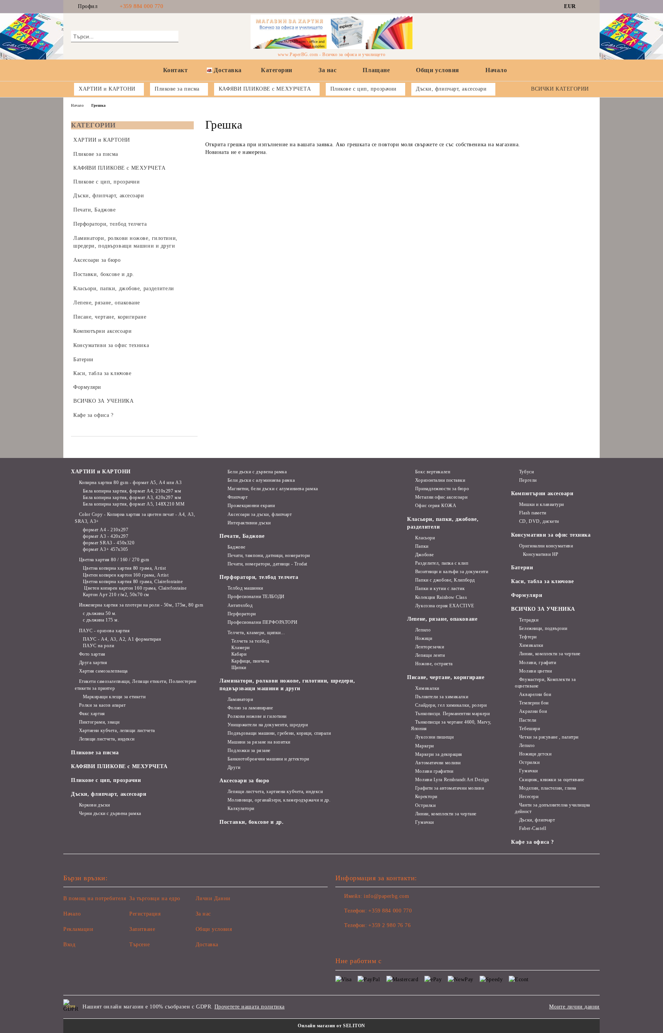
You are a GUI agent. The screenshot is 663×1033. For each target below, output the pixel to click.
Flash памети (532, 513)
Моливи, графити (537, 662)
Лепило (422, 630)
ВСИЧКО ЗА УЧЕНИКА (543, 609)
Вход (69, 944)
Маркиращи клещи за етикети (114, 696)
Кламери (240, 647)
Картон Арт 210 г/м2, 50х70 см (116, 594)
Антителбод (240, 605)
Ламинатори (240, 699)
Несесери (528, 796)
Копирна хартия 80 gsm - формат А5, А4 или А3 (130, 482)
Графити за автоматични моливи (449, 788)
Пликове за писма (95, 752)
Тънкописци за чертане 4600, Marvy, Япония (451, 725)
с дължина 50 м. (100, 613)
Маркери (424, 746)
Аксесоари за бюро (244, 780)
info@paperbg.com (386, 896)
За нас (327, 70)
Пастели (527, 720)
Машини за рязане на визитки (259, 742)
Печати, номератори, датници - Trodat (267, 564)
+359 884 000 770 (141, 6)
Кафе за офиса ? (532, 842)
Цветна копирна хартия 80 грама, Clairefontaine (133, 581)
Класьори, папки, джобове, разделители (442, 523)
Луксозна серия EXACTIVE (444, 605)
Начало (496, 70)
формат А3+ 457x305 (105, 549)
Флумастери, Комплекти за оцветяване (545, 683)
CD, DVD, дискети (539, 521)
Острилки (425, 805)
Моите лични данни (574, 1007)
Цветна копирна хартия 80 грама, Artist (124, 568)
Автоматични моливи (438, 762)
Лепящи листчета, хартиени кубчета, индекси (275, 791)
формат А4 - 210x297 (105, 529)
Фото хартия (92, 654)
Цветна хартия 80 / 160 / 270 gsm (114, 559)
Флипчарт (237, 497)
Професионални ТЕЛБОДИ (256, 596)
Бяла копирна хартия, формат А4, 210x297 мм (132, 491)
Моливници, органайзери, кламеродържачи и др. (279, 800)
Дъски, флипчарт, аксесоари (109, 794)
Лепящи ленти (430, 655)
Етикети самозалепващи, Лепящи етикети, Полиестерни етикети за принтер (135, 685)
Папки (421, 546)
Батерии (522, 567)
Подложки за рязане (249, 750)
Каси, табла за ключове (542, 581)
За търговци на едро (154, 898)
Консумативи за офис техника (550, 535)
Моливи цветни (535, 671)
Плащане (376, 70)
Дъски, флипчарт (537, 820)
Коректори (426, 796)
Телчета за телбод (250, 641)
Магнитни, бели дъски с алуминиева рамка (273, 488)
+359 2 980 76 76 (389, 925)
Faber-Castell (532, 828)
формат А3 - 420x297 (105, 536)
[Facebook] (588, 6)
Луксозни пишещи (434, 737)
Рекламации (78, 929)
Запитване (142, 929)
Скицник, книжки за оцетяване (551, 779)
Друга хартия (93, 662)
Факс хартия (92, 713)
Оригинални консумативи (546, 546)
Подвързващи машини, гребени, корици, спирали (279, 733)
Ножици (423, 638)
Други (234, 767)
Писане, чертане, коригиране (445, 677)
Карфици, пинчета (250, 661)
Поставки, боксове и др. (251, 822)
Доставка (227, 70)
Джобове (424, 554)
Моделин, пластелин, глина (547, 788)
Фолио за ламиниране (250, 708)
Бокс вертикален (432, 471)
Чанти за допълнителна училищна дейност (552, 808)
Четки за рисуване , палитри (549, 737)
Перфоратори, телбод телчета (258, 577)
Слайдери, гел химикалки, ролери (451, 705)
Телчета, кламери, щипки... (256, 632)
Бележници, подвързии (543, 628)
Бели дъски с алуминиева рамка (261, 480)
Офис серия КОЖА (435, 505)
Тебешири (529, 728)
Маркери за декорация (438, 754)
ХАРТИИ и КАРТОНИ (101, 471)
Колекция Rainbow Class (441, 597)
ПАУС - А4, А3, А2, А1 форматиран (122, 639)
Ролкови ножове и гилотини (257, 716)
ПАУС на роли (98, 645)
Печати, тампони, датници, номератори (269, 555)
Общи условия (437, 70)
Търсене (139, 944)
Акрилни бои (533, 711)
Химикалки (427, 688)
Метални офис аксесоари (441, 497)
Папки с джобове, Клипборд (445, 580)
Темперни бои (533, 703)
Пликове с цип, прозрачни (106, 780)
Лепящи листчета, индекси (107, 739)
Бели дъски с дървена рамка (257, 471)
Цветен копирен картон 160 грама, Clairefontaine (134, 588)
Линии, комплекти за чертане (446, 813)
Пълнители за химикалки (441, 696)
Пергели (527, 480)
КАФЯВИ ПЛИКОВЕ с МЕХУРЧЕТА (119, 766)
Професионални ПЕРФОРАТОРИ (263, 622)
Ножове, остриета (434, 663)
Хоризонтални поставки (440, 480)
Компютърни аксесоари (542, 493)
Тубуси (526, 471)
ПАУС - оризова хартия (104, 630)
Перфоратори (242, 613)
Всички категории (560, 89)
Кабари (238, 654)
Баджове (236, 547)
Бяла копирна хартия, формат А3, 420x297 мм (132, 497)
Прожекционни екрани (251, 505)
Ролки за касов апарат (102, 705)
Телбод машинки (245, 588)
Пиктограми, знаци (99, 722)
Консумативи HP (540, 554)
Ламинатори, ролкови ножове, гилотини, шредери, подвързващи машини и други (287, 684)
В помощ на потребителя (94, 898)
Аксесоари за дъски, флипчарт (260, 514)
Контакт (175, 70)
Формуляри (526, 595)
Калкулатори (241, 808)
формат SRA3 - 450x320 (108, 542)
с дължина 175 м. (101, 620)
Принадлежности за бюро (442, 488)
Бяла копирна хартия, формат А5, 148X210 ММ (134, 504)
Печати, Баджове (241, 536)
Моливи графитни (434, 771)
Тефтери (527, 637)
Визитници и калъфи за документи (451, 571)
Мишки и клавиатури (541, 504)
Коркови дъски (94, 805)
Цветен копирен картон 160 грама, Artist (125, 575)
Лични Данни (213, 898)
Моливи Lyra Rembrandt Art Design (452, 779)
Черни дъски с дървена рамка (110, 813)
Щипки (238, 667)
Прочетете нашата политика (249, 1007)
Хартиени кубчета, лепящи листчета (117, 730)
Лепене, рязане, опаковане (442, 619)
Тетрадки (528, 620)
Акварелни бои (535, 694)
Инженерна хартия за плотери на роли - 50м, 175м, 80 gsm (141, 605)
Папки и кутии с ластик (440, 588)
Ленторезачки (429, 647)
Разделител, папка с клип (441, 563)
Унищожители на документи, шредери (268, 724)
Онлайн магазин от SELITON (331, 1025)
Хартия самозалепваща (103, 671)
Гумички (424, 822)
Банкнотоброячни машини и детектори (268, 759)
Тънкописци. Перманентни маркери (452, 713)
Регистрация (144, 914)
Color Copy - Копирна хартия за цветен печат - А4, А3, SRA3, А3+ (135, 518)
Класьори (425, 537)
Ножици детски (535, 754)
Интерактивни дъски (249, 523)
